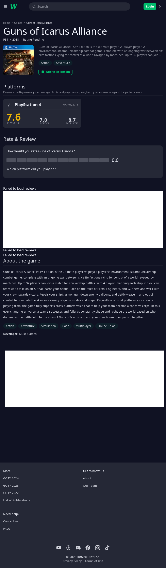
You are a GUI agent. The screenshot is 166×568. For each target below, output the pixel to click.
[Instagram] (97, 547)
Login (150, 6)
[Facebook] (87, 547)
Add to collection (58, 72)
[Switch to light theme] (161, 6)
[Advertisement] (83, 219)
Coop (65, 326)
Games (18, 23)
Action (45, 63)
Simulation (48, 326)
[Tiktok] (107, 547)
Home (6, 23)
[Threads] (68, 547)
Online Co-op (107, 326)
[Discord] (78, 547)
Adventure (63, 63)
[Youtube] (58, 547)
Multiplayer (83, 326)
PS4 (5, 39)
